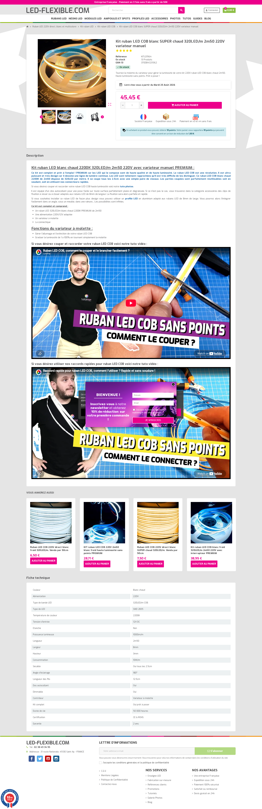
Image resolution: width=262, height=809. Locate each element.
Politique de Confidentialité (114, 779)
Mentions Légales (110, 775)
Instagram (56, 759)
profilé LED (131, 198)
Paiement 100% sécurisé (206, 784)
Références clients (157, 784)
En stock (120, 59)
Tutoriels (152, 793)
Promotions (153, 789)
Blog (150, 802)
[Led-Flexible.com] (57, 10)
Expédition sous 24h (204, 780)
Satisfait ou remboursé (205, 789)
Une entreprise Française (206, 775)
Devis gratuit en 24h (204, 793)
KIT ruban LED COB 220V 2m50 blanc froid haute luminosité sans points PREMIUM (103, 550)
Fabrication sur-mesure (159, 780)
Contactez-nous (109, 784)
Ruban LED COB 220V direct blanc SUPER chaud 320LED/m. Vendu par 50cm (157, 550)
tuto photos (126, 186)
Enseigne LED (154, 775)
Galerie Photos (155, 797)
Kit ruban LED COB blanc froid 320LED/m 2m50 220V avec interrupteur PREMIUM (208, 550)
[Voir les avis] (124, 50)
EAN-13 (119, 62)
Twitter (40, 759)
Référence (121, 56)
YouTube (48, 759)
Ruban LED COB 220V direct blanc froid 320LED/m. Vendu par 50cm (49, 549)
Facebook (32, 759)
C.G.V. (103, 771)
